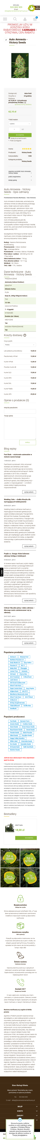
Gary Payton (30, 688)
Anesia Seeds (14, 724)
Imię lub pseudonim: (11, 407)
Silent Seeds (14, 735)
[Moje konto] (25, 19)
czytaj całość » (29, 492)
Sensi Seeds (14, 727)
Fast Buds (13, 721)
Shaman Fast (24, 657)
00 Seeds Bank (15, 747)
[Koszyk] (35, 19)
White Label (13, 741)
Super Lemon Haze (16, 688)
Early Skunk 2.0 (15, 662)
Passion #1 (13, 665)
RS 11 (23, 665)
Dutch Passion (27, 732)
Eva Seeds (13, 744)
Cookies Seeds (27, 724)
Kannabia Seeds (26, 744)
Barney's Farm (24, 721)
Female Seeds (14, 732)
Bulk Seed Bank (28, 747)
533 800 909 (16, 7)
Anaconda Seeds (26, 741)
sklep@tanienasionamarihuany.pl (16, 11)
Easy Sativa (27, 662)
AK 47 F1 (25, 691)
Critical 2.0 (13, 700)
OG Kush (13, 674)
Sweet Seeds (30, 730)
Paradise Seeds (27, 735)
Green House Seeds (28, 727)
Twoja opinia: (8, 416)
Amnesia (24, 671)
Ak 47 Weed (29, 697)
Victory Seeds (27, 152)
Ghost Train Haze (15, 685)
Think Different (15, 705)
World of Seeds (15, 750)
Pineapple (24, 668)
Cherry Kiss (23, 674)
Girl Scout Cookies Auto (17, 682)
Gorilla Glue (27, 705)
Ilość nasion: (13, 119)
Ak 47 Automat (15, 677)
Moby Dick (13, 668)
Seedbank (13, 708)
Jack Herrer (14, 680)
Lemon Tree (14, 671)
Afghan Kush (14, 691)
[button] (5, 19)
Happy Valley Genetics (17, 738)
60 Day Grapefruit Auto (17, 703)
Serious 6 (13, 657)
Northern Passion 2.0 (17, 660)
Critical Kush (27, 677)
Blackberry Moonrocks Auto (19, 694)
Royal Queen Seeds (16, 730)
